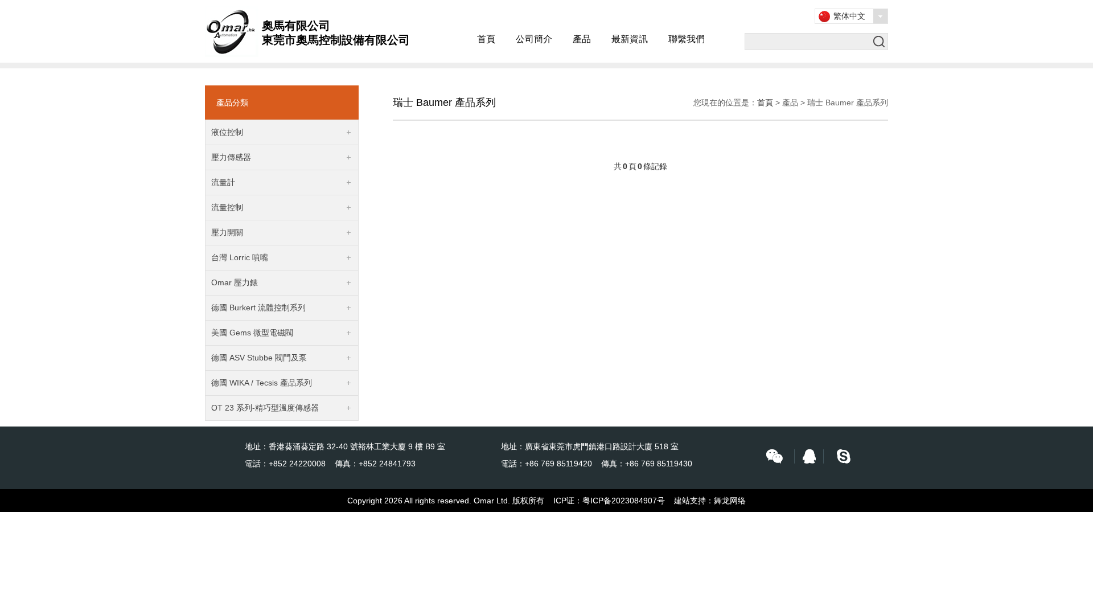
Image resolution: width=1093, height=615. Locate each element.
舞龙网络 (730, 500)
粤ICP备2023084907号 (623, 500)
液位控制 (227, 132)
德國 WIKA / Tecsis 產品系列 (261, 382)
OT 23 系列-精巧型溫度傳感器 (265, 407)
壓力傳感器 (231, 157)
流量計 (223, 182)
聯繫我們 (686, 39)
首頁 (486, 39)
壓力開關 (227, 232)
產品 (582, 39)
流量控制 (227, 207)
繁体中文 (849, 15)
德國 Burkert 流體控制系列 (258, 307)
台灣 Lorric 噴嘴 (239, 257)
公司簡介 (534, 39)
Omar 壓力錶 (234, 282)
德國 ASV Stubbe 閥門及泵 (259, 357)
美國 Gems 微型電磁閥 (252, 332)
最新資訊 (629, 39)
